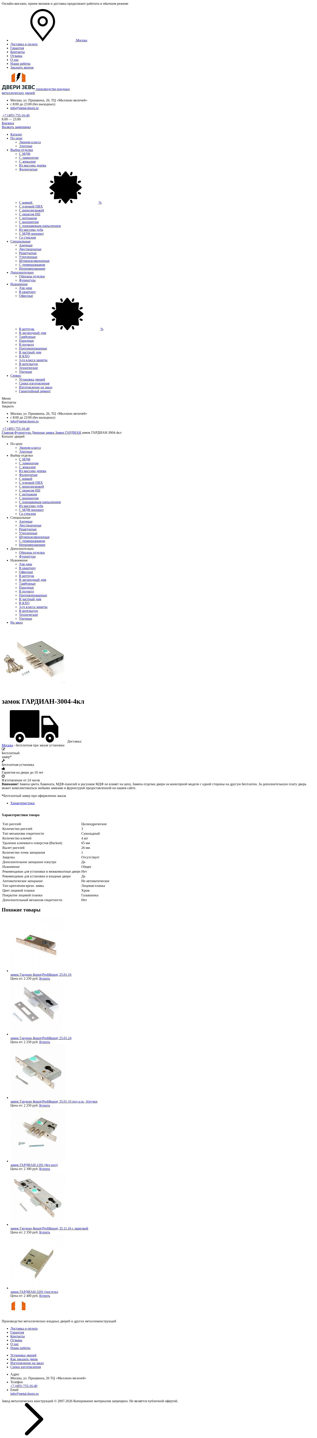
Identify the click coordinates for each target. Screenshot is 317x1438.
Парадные (26, 340)
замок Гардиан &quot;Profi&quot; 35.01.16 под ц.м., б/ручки (53, 1101)
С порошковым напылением (40, 226)
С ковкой (60, 202)
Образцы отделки (32, 276)
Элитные (25, 146)
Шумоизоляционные (34, 261)
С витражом (28, 218)
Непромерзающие (32, 268)
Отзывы (16, 56)
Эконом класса (30, 142)
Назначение (19, 284)
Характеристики (22, 803)
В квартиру (27, 292)
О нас (14, 59)
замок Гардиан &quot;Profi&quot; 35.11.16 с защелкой (49, 1228)
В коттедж (61, 329)
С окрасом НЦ (29, 214)
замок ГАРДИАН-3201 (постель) (34, 1292)
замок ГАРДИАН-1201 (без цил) (34, 1165)
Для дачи (25, 288)
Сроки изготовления (34, 383)
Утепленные (28, 257)
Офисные (26, 296)
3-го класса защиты (33, 360)
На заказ (16, 622)
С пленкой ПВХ (31, 206)
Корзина (8, 123)
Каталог (16, 134)
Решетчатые (28, 253)
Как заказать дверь (24, 1359)
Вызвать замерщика (16, 127)
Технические (28, 368)
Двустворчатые (30, 249)
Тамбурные (27, 337)
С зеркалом (27, 161)
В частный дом (30, 352)
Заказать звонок (22, 67)
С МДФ (24, 154)
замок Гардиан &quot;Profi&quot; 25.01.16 (40, 974)
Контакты (17, 52)
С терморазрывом (32, 264)
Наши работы (20, 63)
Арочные (26, 245)
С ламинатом (28, 157)
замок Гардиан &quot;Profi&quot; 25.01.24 (40, 1038)
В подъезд (26, 344)
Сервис (15, 375)
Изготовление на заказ (35, 387)
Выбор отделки (21, 150)
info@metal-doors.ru (24, 108)
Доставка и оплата (24, 44)
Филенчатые (28, 169)
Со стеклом (27, 237)
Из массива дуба (31, 230)
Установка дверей (32, 379)
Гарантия (17, 48)
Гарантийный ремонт (35, 391)
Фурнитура (27, 280)
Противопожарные (33, 348)
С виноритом (29, 222)
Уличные (25, 372)
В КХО (24, 356)
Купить (44, 978)
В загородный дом (32, 333)
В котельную (28, 364)
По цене (16, 138)
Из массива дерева (32, 165)
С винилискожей (31, 210)
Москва (7, 745)
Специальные (20, 241)
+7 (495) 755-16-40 (16, 115)
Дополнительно (22, 272)
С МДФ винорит (31, 233)
